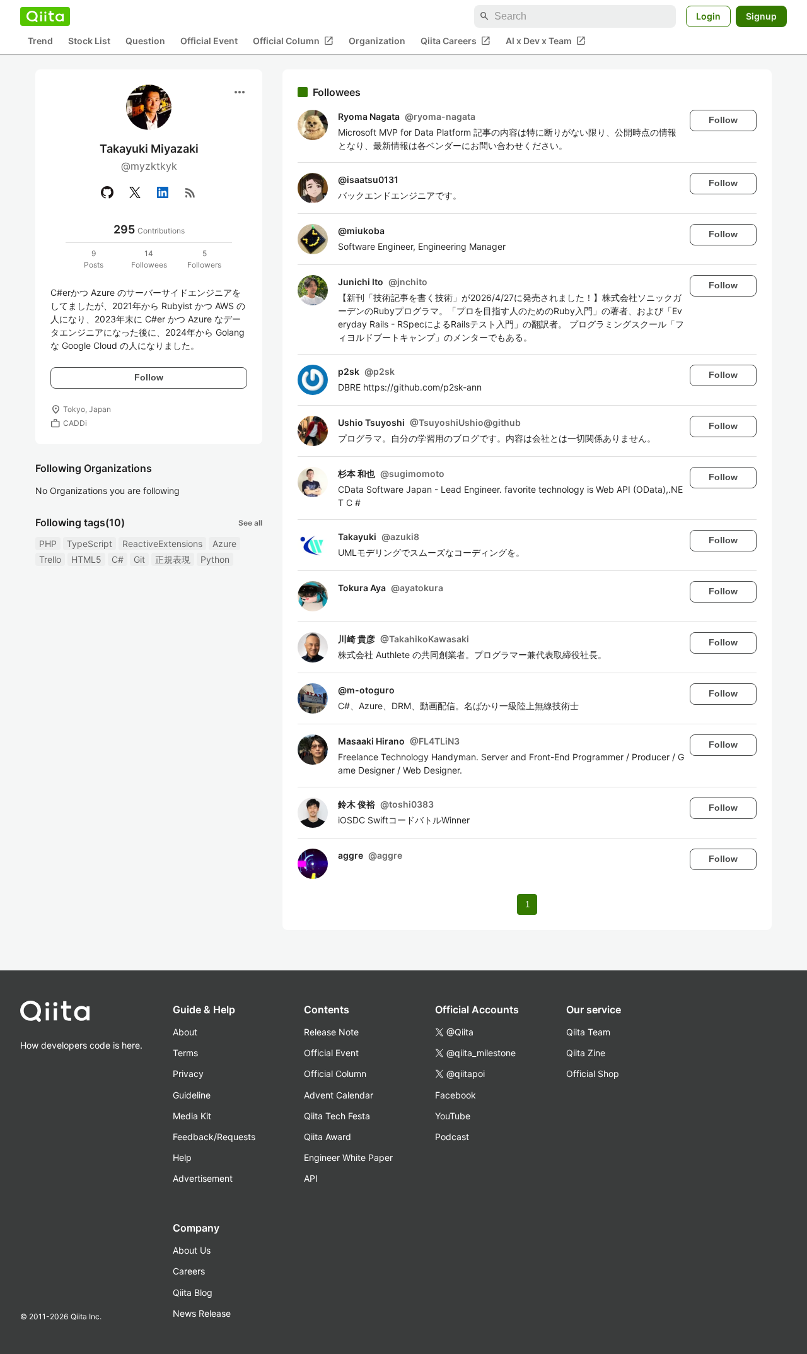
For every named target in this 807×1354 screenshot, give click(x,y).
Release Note (331, 1032)
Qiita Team (588, 1032)
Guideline (192, 1095)
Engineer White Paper (348, 1157)
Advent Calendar (338, 1095)
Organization (377, 41)
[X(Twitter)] (135, 192)
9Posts (93, 259)
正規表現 (172, 559)
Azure (224, 543)
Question (145, 41)
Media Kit (192, 1115)
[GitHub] (107, 192)
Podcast (452, 1136)
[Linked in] (163, 192)
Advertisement (203, 1178)
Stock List (89, 41)
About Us (192, 1250)
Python (214, 559)
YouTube (452, 1115)
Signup (761, 16)
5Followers (204, 259)
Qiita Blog (192, 1292)
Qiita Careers (456, 41)
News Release (202, 1313)
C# (118, 559)
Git (139, 559)
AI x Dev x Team (546, 41)
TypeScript (89, 543)
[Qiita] (45, 16)
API (311, 1178)
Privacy (188, 1073)
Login (708, 16)
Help (182, 1157)
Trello (50, 559)
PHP (48, 543)
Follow (148, 377)
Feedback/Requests (214, 1136)
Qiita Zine (585, 1052)
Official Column (293, 41)
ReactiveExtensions (162, 543)
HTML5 (86, 559)
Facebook (455, 1095)
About (185, 1032)
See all (250, 522)
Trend (40, 41)
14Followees (149, 259)
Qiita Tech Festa (337, 1115)
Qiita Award (327, 1136)
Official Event (209, 41)
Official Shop (592, 1073)
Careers (189, 1271)
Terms (185, 1052)
